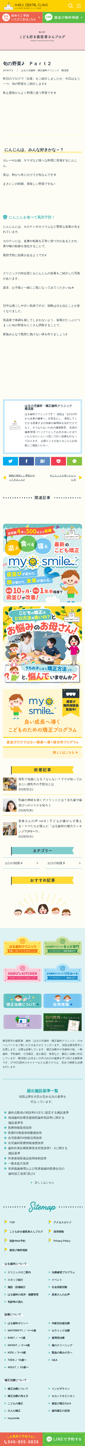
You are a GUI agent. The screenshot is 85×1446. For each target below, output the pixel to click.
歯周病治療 (58, 1337)
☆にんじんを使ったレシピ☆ (63, 477)
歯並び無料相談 (18, 1250)
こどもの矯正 (15, 1403)
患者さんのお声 (61, 1294)
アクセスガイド (63, 1222)
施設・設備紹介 (17, 1287)
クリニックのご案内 (19, 1272)
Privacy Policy (62, 1240)
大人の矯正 (14, 1410)
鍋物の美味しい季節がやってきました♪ (22, 477)
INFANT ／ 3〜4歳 (19, 1345)
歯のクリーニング (62, 1345)
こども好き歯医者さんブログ (26, 1231)
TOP (12, 1222)
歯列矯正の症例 (61, 1410)
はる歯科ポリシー (18, 1323)
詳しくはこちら (44, 1182)
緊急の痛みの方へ (62, 1352)
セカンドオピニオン (63, 1395)
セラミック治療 (61, 1330)
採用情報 (59, 1231)
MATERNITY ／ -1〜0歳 (22, 1330)
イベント (57, 1279)
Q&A (54, 1359)
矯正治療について (18, 1388)
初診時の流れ (15, 1301)
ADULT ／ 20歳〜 (18, 1367)
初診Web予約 (17, 1240)
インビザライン (61, 1388)
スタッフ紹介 (15, 1279)
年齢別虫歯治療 (61, 1323)
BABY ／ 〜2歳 (16, 1337)
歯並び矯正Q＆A (61, 1403)
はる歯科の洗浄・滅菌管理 (23, 1294)
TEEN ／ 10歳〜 (17, 1359)
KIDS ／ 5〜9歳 (17, 1352)
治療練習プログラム (63, 1272)
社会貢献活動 (59, 1287)
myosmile (14, 1418)
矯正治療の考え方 (18, 1395)
